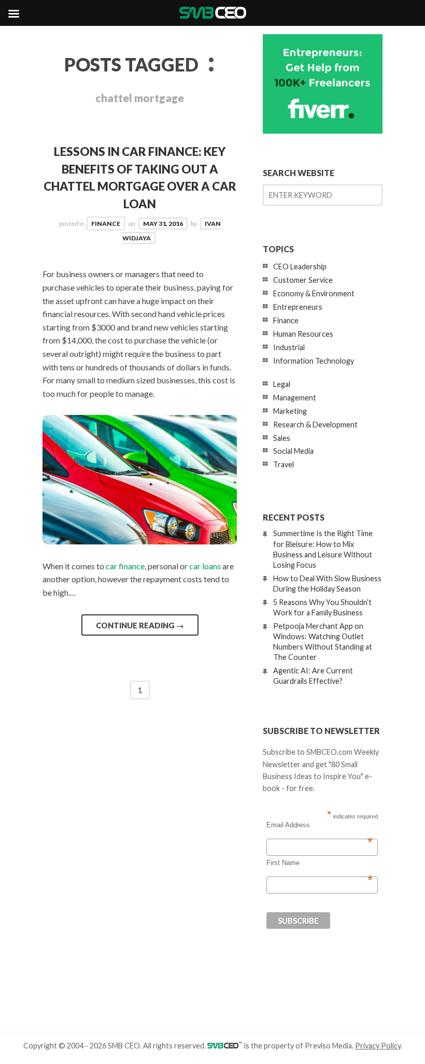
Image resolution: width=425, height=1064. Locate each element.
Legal (281, 384)
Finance (105, 223)
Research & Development (315, 424)
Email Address (319, 825)
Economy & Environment (314, 293)
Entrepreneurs (297, 307)
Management (294, 397)
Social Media (293, 451)
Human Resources (303, 333)
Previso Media (328, 1045)
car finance (125, 566)
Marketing (290, 411)
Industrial (289, 347)
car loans (205, 566)
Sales (281, 438)
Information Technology (313, 360)
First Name (319, 863)
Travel (283, 464)
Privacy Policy (378, 1045)
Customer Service (303, 280)
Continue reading (140, 625)
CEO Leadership (300, 266)
